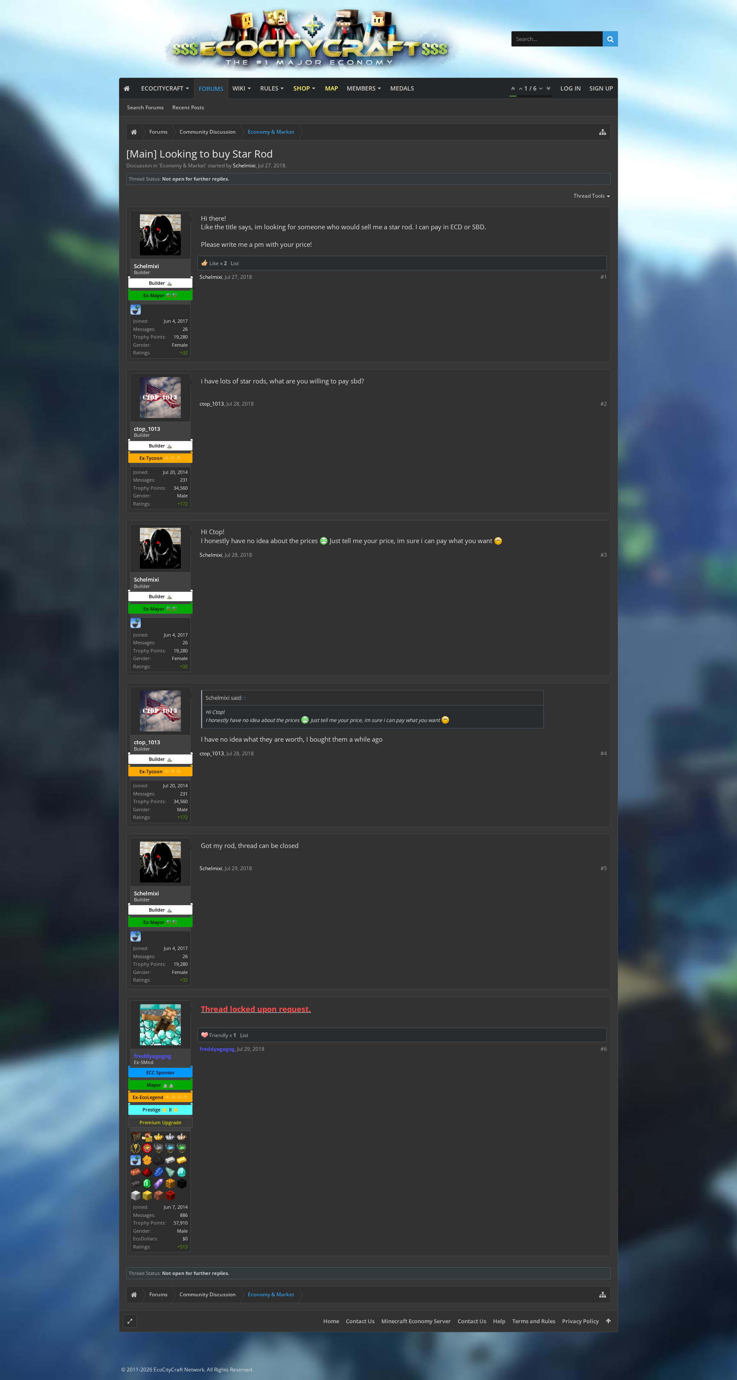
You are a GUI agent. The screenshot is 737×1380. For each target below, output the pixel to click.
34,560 (181, 488)
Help (499, 1321)
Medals (402, 88)
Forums (211, 89)
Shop (301, 88)
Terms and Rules (533, 1321)
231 (184, 480)
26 (185, 329)
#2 (604, 404)
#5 (604, 868)
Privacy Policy (580, 1321)
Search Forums (145, 107)
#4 (604, 753)
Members (361, 88)
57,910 (181, 1222)
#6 (604, 1049)
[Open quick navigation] (602, 132)
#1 (604, 277)
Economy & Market (182, 165)
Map (331, 88)
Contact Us (360, 1321)
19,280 (181, 336)
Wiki (238, 88)
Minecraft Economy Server (416, 1321)
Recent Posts (188, 107)
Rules (269, 88)
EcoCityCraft (162, 88)
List (235, 263)
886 (184, 1215)
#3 (604, 555)
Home (331, 1321)
